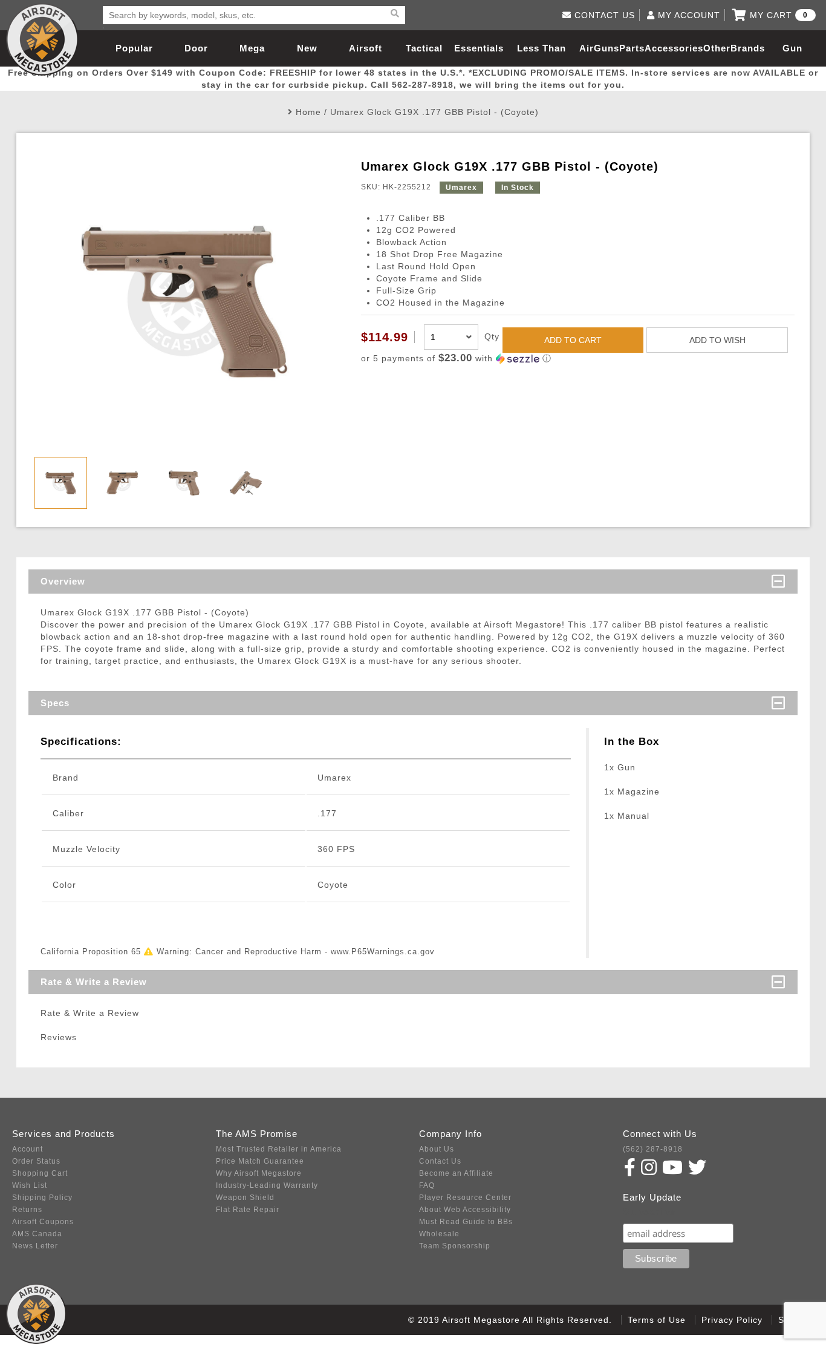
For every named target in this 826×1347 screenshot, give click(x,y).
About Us (436, 1149)
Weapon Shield (245, 1197)
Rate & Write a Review (94, 982)
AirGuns (599, 48)
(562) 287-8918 (653, 1149)
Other (716, 48)
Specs (55, 703)
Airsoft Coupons (43, 1222)
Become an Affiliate (456, 1173)
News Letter (35, 1246)
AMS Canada (37, 1234)
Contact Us (440, 1161)
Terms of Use (657, 1320)
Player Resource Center (465, 1197)
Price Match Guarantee (260, 1161)
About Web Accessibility (465, 1209)
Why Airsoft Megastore (259, 1173)
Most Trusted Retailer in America (279, 1149)
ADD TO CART (573, 340)
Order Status (36, 1161)
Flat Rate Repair (247, 1209)
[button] (578, 358)
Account (27, 1149)
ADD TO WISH (717, 340)
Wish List (29, 1185)
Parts (632, 48)
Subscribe (649, 1212)
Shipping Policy (42, 1197)
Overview (63, 581)
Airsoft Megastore (42, 39)
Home (308, 112)
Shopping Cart (40, 1173)
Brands (747, 48)
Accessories (674, 48)
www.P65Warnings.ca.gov (383, 951)
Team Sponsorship (454, 1246)
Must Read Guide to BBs (466, 1222)
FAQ (427, 1185)
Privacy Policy (732, 1320)
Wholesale (439, 1234)
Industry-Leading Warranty (267, 1185)
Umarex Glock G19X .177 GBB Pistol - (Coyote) (434, 112)
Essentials (479, 48)
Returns (27, 1209)
